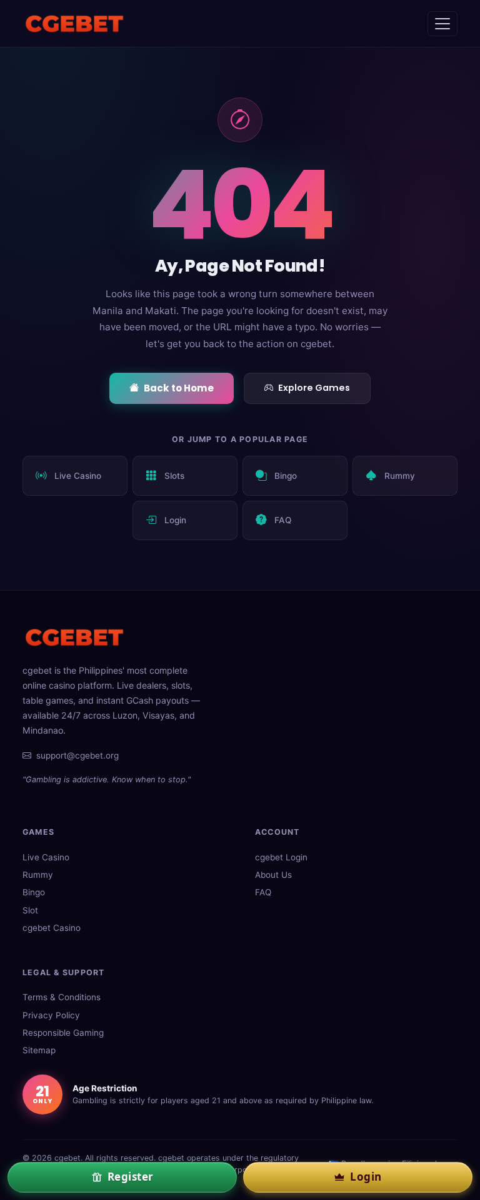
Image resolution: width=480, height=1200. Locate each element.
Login (175, 520)
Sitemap (39, 1050)
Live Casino (77, 476)
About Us (273, 875)
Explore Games (314, 387)
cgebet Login (281, 857)
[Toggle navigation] (443, 23)
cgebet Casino (51, 928)
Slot (30, 910)
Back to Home (179, 388)
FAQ (282, 520)
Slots (174, 476)
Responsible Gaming (63, 1033)
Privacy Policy (51, 1015)
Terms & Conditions (61, 997)
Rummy (399, 476)
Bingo (285, 476)
